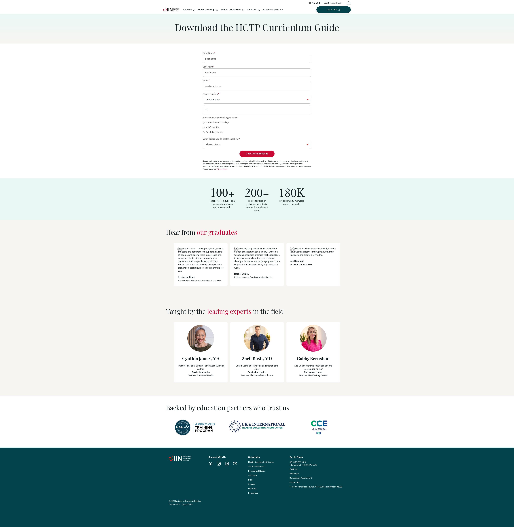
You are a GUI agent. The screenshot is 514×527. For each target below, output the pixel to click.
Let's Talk (332, 9)
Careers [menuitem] (251, 484)
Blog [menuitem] (250, 480)
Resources (235, 9)
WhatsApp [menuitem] (294, 473)
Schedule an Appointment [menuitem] (301, 478)
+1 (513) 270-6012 (309, 465)
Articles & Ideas (270, 9)
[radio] (257, 122)
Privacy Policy (222, 169)
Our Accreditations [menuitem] (256, 467)
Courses (187, 9)
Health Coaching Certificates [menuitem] (261, 462)
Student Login (334, 3)
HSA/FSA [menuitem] (252, 489)
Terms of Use (174, 504)
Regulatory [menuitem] (253, 493)
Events (224, 9)
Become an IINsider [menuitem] (256, 471)
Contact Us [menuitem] (294, 482)
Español (316, 3)
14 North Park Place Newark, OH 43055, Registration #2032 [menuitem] (316, 487)
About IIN (251, 9)
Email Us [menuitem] (293, 469)
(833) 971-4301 (300, 462)
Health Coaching (206, 9)
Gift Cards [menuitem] (252, 475)
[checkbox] (257, 127)
